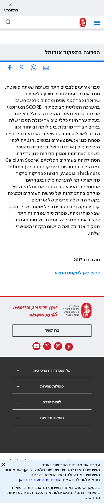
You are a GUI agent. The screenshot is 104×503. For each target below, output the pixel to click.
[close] (3, 467)
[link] (11, 8)
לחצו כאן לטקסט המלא (77, 273)
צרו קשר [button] (52, 330)
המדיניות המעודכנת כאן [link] (40, 480)
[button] (95, 23)
